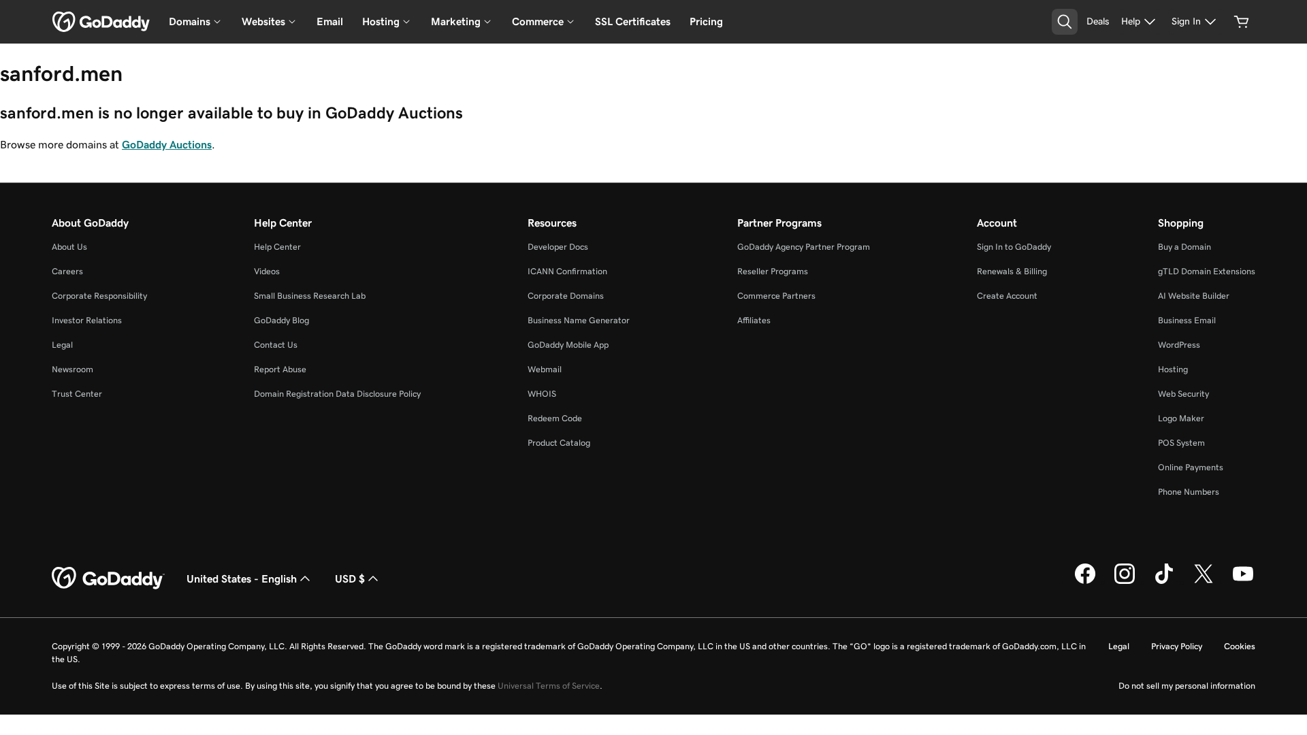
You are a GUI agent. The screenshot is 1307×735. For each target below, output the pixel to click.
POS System (1181, 442)
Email (330, 21)
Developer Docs (558, 246)
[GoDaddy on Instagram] (1124, 581)
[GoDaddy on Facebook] (1085, 581)
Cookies (1239, 646)
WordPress (1179, 344)
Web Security (1183, 393)
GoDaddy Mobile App (568, 344)
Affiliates (754, 320)
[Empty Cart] (1241, 21)
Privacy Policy (1176, 646)
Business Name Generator (579, 320)
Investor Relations (87, 320)
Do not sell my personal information (1186, 685)
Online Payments (1190, 467)
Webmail (545, 369)
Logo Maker (1181, 418)
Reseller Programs (772, 271)
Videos (267, 271)
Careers (67, 271)
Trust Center (77, 393)
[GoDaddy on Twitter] (1203, 581)
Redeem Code (555, 418)
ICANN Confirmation (567, 271)
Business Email (1187, 320)
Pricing (706, 21)
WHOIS (542, 393)
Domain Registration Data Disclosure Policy (337, 393)
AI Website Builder (1193, 295)
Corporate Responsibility (99, 295)
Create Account (1007, 295)
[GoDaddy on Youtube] (1243, 581)
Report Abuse (280, 369)
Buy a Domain (1184, 246)
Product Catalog (559, 442)
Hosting (1173, 369)
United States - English (242, 578)
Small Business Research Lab (310, 295)
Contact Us (275, 344)
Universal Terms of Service (549, 685)
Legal (62, 344)
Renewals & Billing (1012, 271)
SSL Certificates (633, 21)
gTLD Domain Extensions (1206, 271)
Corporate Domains (566, 295)
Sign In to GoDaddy (1014, 246)
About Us (69, 246)
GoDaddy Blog (281, 320)
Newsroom (72, 369)
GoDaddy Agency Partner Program (803, 246)
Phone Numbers (1188, 491)
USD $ (350, 578)
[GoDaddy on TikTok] (1164, 581)
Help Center (277, 246)
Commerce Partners (776, 295)
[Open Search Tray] (1065, 22)
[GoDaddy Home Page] (108, 578)
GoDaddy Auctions (167, 144)
